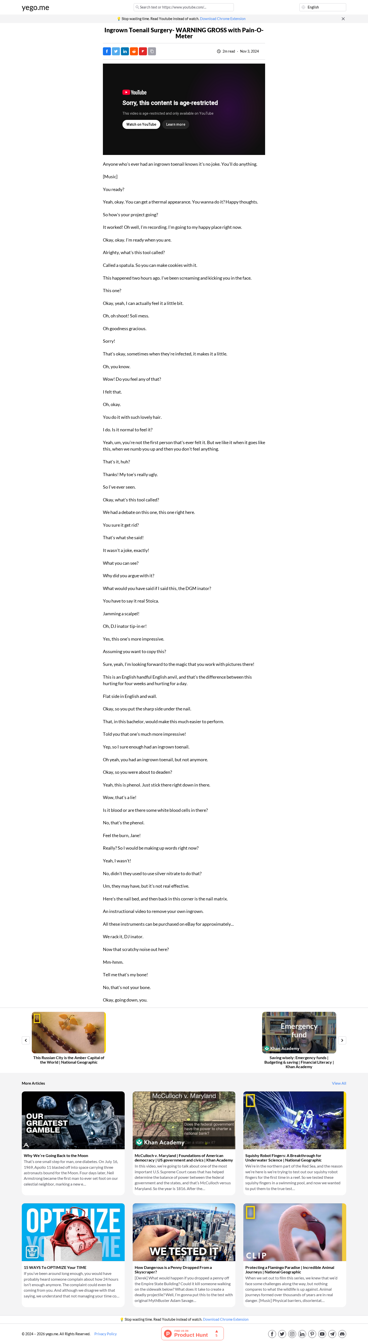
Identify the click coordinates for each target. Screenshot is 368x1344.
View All (339, 1083)
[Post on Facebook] (107, 51)
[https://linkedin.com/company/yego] (302, 1334)
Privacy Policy (105, 1334)
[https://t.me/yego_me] (332, 1334)
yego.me (35, 7)
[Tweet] (116, 51)
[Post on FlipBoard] (143, 51)
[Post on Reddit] (134, 51)
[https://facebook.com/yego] (272, 1334)
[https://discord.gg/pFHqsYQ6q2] (342, 1334)
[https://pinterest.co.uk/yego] (312, 1334)
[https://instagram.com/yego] (292, 1334)
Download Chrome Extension (223, 19)
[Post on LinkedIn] (125, 51)
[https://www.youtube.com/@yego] (322, 1334)
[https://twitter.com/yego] (282, 1334)
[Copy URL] (152, 51)
